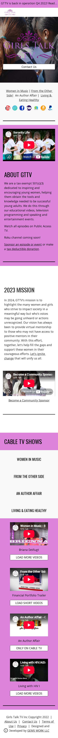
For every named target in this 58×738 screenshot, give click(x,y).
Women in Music (17, 91)
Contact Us (29, 721)
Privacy (22, 726)
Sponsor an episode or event (23, 244)
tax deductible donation (23, 249)
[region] (29, 4)
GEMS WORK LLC (38, 731)
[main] (29, 95)
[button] (6, 731)
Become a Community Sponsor (29, 400)
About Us (11, 721)
